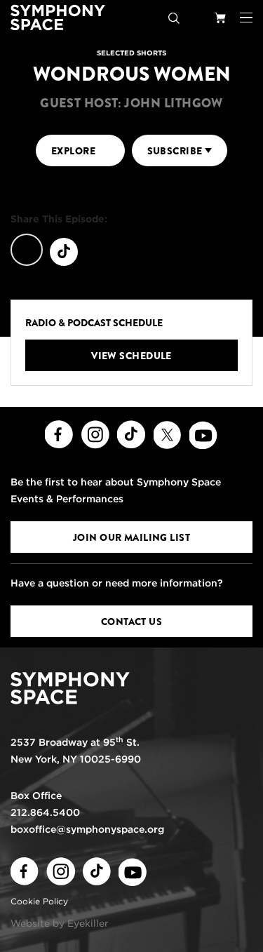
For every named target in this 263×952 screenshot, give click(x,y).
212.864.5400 (45, 812)
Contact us (131, 622)
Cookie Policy (39, 901)
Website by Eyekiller (60, 923)
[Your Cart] (220, 17)
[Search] (174, 17)
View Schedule (131, 356)
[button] (246, 17)
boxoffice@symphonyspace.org (87, 829)
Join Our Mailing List (131, 537)
